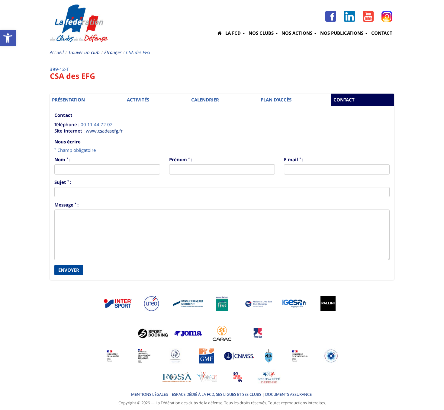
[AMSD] (268, 355)
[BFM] (188, 303)
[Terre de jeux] (238, 377)
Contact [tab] (344, 100)
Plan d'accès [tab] (276, 100)
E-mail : (293, 159)
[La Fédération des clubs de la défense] (79, 23)
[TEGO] (222, 303)
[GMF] (206, 355)
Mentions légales (149, 394)
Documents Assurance (288, 394)
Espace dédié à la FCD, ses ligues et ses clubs (216, 394)
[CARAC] (222, 333)
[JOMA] (188, 333)
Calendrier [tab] (205, 100)
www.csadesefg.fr (104, 131)
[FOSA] (177, 377)
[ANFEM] (206, 377)
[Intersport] (117, 303)
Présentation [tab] (68, 100)
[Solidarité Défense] (269, 377)
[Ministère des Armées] (113, 355)
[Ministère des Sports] (144, 355)
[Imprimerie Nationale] (259, 303)
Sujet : (62, 182)
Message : (66, 205)
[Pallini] (328, 303)
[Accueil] (220, 33)
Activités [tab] (138, 100)
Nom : (62, 159)
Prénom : (180, 159)
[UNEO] (151, 303)
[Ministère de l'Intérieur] (300, 355)
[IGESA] (294, 303)
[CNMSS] (239, 355)
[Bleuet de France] (331, 355)
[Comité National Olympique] (175, 355)
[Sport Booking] (153, 333)
